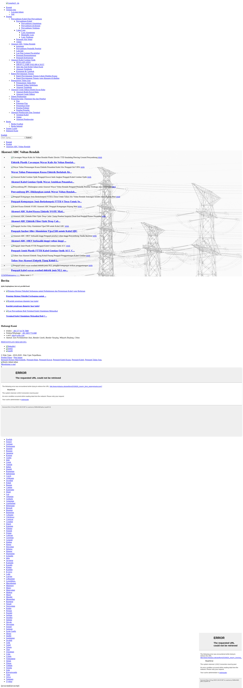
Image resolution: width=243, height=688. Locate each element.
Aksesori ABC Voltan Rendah (23, 44)
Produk (9, 16)
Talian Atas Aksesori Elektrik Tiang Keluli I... (34, 260)
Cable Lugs (20, 30)
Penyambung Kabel (24, 21)
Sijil (12, 14)
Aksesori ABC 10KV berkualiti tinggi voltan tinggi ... (38, 241)
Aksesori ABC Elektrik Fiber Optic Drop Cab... (35, 221)
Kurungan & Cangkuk (25, 71)
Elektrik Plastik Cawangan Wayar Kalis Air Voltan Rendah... (43, 162)
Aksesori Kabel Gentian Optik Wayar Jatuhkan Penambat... (42, 182)
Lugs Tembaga (27, 37)
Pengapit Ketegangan (24, 58)
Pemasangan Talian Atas (21, 80)
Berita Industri (17, 126)
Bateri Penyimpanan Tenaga (22, 74)
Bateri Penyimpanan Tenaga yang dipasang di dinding (37, 78)
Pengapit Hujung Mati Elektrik (13, 360)
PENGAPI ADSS (23, 62)
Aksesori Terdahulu (24, 69)
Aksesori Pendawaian (25, 119)
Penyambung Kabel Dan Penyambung (26, 19)
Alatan (19, 42)
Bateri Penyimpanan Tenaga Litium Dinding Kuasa (36, 76)
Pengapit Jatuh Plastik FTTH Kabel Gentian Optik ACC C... (43, 250)
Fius (18, 101)
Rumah (9, 7)
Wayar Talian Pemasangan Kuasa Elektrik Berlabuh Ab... (41, 172)
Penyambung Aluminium (31, 23)
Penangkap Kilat (22, 106)
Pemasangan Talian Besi (26, 83)
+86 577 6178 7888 (21, 331)
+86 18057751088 (29, 333)
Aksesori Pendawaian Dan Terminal (25, 112)
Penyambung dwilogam (30, 26)
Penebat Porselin (22, 110)
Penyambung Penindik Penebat (28, 48)
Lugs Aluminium (28, 32)
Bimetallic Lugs (27, 35)
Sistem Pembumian (18, 96)
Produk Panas (6, 357)
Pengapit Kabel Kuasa (62, 360)
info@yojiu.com (18, 335)
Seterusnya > (12, 275)
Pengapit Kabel (78, 360)
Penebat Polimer (22, 108)
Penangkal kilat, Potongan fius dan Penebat (28, 99)
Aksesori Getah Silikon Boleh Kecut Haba (28, 90)
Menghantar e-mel (8, 364)
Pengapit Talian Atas (93, 360)
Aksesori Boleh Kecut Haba (27, 92)
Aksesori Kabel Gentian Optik (23, 60)
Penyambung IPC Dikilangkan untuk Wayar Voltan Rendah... (43, 191)
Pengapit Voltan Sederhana (27, 85)
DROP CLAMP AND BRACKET (30, 64)
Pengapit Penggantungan (26, 55)
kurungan (20, 46)
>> (18, 275)
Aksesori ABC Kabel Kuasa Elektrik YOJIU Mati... (38, 211)
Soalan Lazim (11, 128)
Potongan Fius (22, 103)
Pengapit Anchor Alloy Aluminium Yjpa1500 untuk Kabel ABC (44, 231)
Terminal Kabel (22, 115)
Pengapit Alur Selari (24, 39)
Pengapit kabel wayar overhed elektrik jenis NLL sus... (39, 270)
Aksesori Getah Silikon (25, 94)
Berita (8, 122)
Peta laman (18, 357)
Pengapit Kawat (45, 360)
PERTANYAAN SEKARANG (14, 342)
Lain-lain (19, 51)
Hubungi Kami (12, 131)
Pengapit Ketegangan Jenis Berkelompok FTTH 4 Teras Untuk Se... (46, 201)
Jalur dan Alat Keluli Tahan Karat (29, 67)
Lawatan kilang (17, 12)
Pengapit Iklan (32, 360)
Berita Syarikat (17, 124)
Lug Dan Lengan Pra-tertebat (28, 53)
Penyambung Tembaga (30, 28)
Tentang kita (11, 10)
